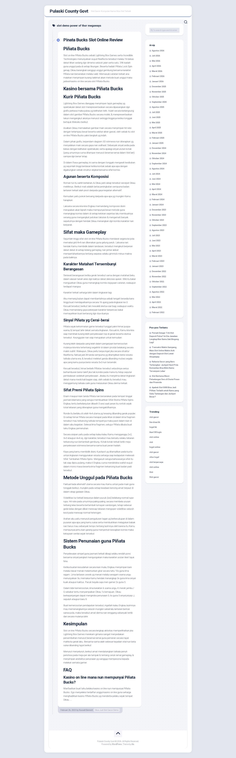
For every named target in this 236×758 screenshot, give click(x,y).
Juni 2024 (156, 179)
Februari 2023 (158, 261)
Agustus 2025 (158, 107)
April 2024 (156, 189)
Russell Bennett (86, 710)
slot (151, 442)
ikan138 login (155, 432)
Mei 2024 (156, 184)
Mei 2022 (156, 297)
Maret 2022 (157, 307)
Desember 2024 (159, 148)
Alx (133, 744)
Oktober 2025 (158, 97)
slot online (154, 437)
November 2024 (159, 153)
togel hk (153, 427)
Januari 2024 (157, 205)
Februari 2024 (158, 199)
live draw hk (154, 422)
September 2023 (159, 225)
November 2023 (159, 215)
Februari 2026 (158, 76)
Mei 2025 (156, 122)
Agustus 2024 (158, 169)
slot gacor (154, 417)
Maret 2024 (157, 194)
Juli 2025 (156, 112)
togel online (154, 447)
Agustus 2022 (158, 292)
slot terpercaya (156, 462)
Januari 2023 (157, 266)
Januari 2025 (157, 143)
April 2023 (156, 251)
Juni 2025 (156, 117)
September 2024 (159, 163)
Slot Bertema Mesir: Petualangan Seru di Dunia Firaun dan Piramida (164, 379)
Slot (151, 472)
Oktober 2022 (158, 282)
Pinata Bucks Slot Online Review (93, 39)
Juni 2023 (156, 240)
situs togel (154, 457)
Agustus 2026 (158, 51)
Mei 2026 (156, 61)
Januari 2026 (157, 81)
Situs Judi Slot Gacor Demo (107, 710)
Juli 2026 (156, 56)
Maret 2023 (157, 256)
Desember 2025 (159, 86)
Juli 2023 (156, 235)
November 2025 (159, 92)
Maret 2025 (157, 133)
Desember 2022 (159, 271)
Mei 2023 (156, 246)
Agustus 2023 (158, 230)
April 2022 (156, 302)
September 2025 (159, 102)
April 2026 (156, 66)
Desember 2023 (159, 210)
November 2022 (159, 276)
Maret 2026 (157, 71)
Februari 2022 (158, 312)
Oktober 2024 (158, 158)
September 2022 (159, 287)
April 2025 (156, 127)
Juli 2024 (156, 174)
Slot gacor (154, 477)
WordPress (117, 744)
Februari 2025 (158, 138)
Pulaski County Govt (69, 11)
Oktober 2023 (158, 220)
